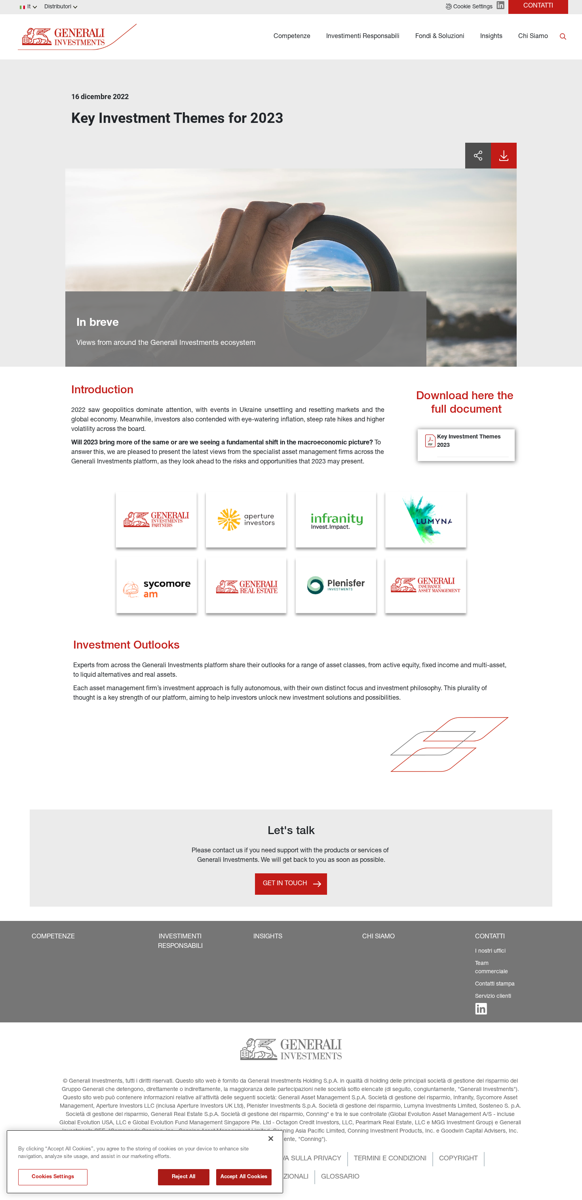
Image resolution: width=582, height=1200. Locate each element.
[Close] (271, 1138)
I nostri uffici (490, 951)
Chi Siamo (533, 37)
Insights (491, 37)
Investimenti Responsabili (362, 37)
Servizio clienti (493, 996)
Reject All (183, 1177)
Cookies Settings (53, 1177)
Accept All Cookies (244, 1177)
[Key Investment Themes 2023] (430, 445)
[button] (469, 7)
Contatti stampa (495, 984)
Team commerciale (491, 968)
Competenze (292, 37)
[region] (144, 1162)
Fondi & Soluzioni (439, 37)
